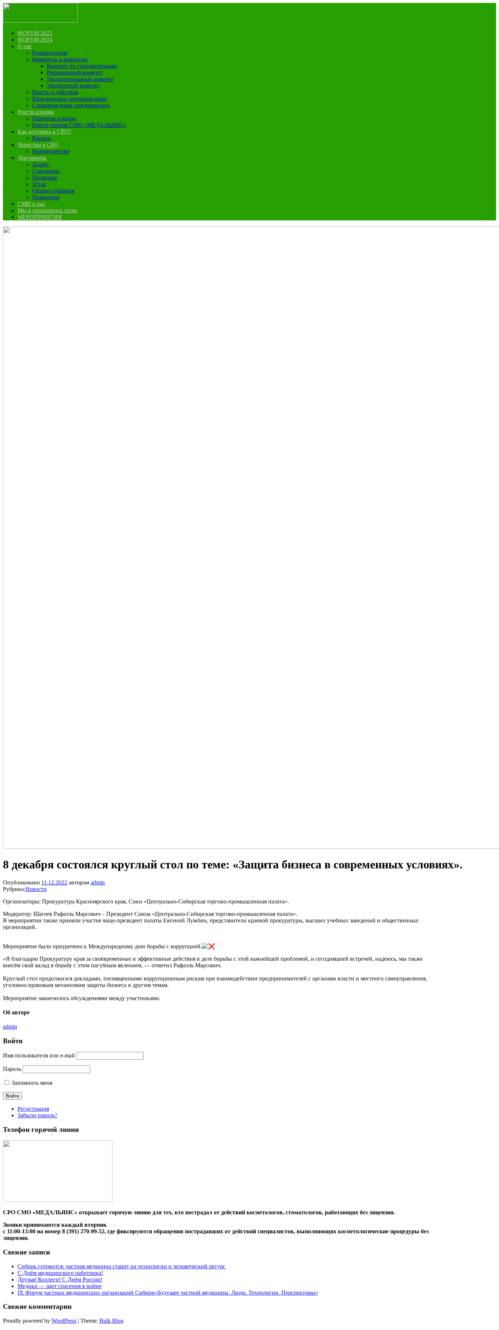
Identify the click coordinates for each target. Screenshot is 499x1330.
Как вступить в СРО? (44, 131)
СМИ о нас (31, 204)
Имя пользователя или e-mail (39, 1055)
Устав (39, 184)
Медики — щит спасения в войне (60, 1286)
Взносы (41, 138)
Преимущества (50, 151)
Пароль (12, 1069)
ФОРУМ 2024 (35, 39)
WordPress (64, 1321)
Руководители (49, 53)
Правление (46, 197)
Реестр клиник (36, 112)
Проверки (44, 177)
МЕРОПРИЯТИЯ (40, 217)
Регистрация (33, 1109)
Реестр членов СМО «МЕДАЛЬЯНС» (79, 125)
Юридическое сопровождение (69, 99)
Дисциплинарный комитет (80, 79)
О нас (25, 46)
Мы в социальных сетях (47, 210)
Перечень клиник (54, 118)
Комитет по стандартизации (82, 66)
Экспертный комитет (73, 85)
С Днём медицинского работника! (60, 1273)
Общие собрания (53, 191)
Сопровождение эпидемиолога (71, 105)
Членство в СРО (38, 145)
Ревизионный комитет (75, 72)
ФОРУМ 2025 (35, 33)
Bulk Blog (111, 1321)
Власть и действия (55, 92)
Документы (32, 158)
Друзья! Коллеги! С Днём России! (60, 1279)
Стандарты (46, 171)
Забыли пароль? (37, 1115)
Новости (36, 889)
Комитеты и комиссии (60, 59)
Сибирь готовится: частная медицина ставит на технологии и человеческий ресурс (121, 1266)
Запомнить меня (32, 1083)
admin (98, 882)
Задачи (40, 164)
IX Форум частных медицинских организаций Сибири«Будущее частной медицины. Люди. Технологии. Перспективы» (168, 1292)
